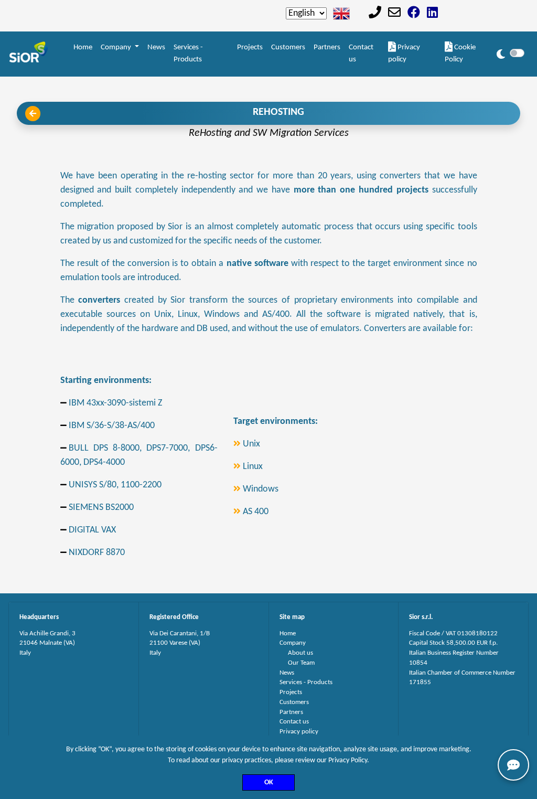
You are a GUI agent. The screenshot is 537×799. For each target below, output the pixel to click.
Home (82, 47)
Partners (327, 47)
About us (300, 653)
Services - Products (188, 53)
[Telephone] (375, 14)
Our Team (301, 663)
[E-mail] (394, 14)
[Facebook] (413, 14)
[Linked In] (432, 14)
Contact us (361, 53)
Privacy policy (404, 53)
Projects (250, 47)
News (156, 47)
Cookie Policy (460, 53)
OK (268, 782)
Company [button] (117, 47)
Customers (288, 47)
